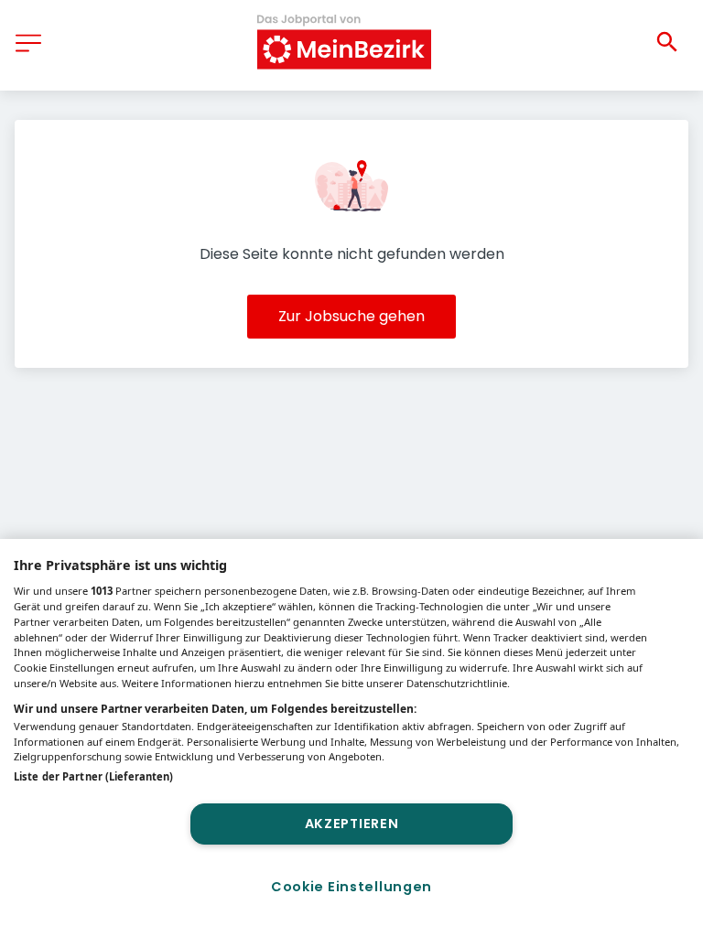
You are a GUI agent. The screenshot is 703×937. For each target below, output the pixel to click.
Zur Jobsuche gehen (351, 316)
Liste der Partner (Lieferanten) (93, 776)
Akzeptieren (352, 823)
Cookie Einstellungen (351, 887)
